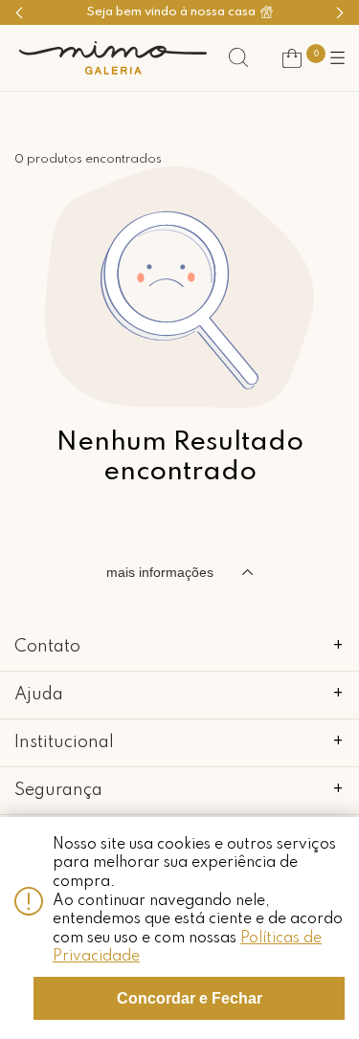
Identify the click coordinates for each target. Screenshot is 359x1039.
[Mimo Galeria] (113, 58)
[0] (292, 58)
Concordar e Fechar (189, 998)
